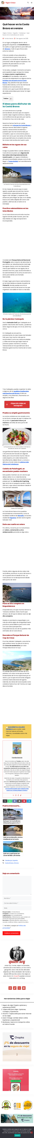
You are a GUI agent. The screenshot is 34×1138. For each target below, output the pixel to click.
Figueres (13, 518)
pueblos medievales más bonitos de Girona (16, 392)
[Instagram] (16, 795)
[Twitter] (13, 795)
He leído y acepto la (14, 927)
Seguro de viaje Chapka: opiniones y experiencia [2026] (15, 1006)
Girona (7, 49)
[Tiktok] (20, 795)
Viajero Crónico (7, 33)
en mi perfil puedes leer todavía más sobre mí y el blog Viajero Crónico (17, 789)
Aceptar (17, 1135)
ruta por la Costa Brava (21, 125)
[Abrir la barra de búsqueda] (28, 2)
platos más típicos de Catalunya (16, 463)
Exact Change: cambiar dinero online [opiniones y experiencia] (15, 1019)
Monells (21, 516)
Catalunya (22, 33)
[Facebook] (18, 795)
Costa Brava (9, 863)
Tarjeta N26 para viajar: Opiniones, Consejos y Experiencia (14, 1010)
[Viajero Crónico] (8, 2)
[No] (32, 1133)
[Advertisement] (17, 241)
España (15, 33)
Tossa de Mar (13, 161)
